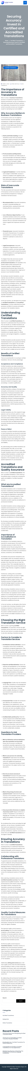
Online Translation (7, 1022)
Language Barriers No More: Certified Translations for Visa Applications (12, 1047)
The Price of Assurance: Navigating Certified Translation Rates (14, 1034)
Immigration (6, 1019)
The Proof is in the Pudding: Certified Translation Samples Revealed (12, 1038)
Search (4, 998)
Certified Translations (8, 1015)
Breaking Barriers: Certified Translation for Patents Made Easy (14, 1043)
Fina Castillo (15, 83)
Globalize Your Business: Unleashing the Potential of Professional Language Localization (13, 1052)
